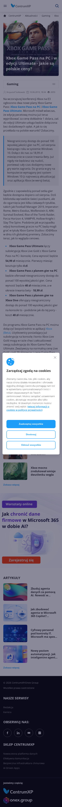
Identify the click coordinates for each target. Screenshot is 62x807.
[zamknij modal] (55, 357)
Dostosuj (31, 434)
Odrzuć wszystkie (31, 445)
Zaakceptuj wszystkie (31, 424)
